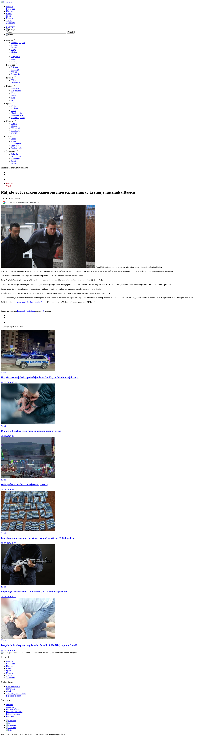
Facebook (21, 311)
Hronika (9, 11)
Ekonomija (10, 9)
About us (10, 707)
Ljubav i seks (16, 148)
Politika (14, 45)
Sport (8, 16)
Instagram (31, 311)
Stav (13, 61)
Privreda (14, 67)
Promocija (15, 74)
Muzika (14, 95)
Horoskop (15, 146)
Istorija (14, 123)
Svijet (13, 54)
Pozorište (15, 88)
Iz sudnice (15, 82)
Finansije (15, 69)
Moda (13, 163)
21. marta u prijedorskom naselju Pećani (29, 302)
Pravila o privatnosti (14, 711)
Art (12, 100)
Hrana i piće (16, 156)
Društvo (14, 47)
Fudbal (14, 106)
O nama (9, 705)
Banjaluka (15, 56)
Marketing (10, 689)
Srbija (13, 49)
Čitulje (9, 691)
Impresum (10, 716)
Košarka (14, 108)
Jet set (13, 139)
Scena (13, 141)
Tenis (13, 111)
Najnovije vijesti (18, 43)
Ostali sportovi (17, 113)
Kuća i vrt (15, 159)
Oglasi (14, 72)
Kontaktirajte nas (13, 686)
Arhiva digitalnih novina (16, 693)
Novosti (9, 6)
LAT (8, 27)
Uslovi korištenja (13, 709)
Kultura (9, 13)
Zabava (9, 20)
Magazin (9, 18)
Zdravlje (14, 154)
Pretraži (71, 32)
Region (14, 52)
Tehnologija (16, 128)
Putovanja (15, 130)
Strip (13, 98)
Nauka (14, 126)
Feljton (14, 133)
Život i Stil (10, 23)
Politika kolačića (13, 714)
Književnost (16, 91)
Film (13, 93)
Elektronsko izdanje (14, 696)
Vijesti (14, 80)
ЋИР (13, 27)
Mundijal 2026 (17, 115)
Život (13, 161)
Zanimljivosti (16, 143)
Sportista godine (18, 117)
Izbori (13, 59)
